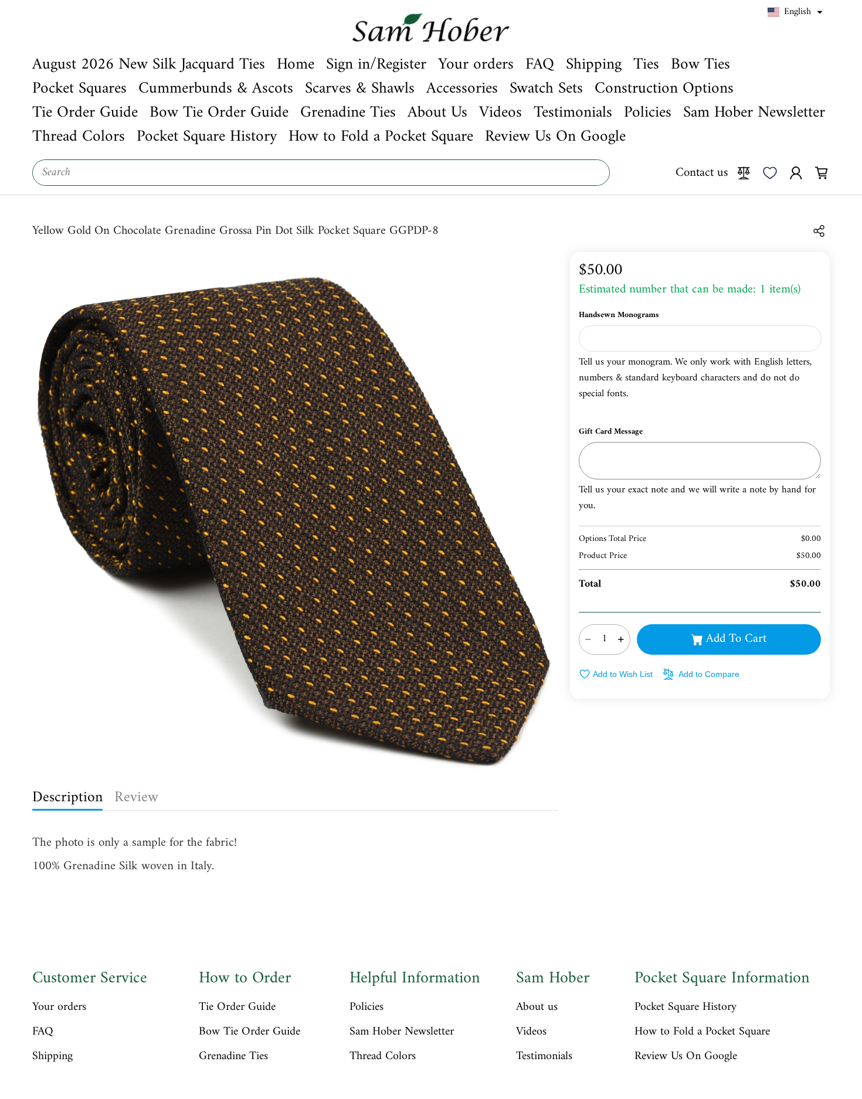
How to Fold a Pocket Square (702, 1032)
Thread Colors (382, 1056)
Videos (531, 1032)
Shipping (52, 1056)
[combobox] (321, 172)
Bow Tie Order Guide (249, 1032)
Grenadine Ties (233, 1056)
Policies (366, 1007)
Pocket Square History (685, 1007)
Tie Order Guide (237, 1007)
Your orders (59, 1007)
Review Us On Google (685, 1056)
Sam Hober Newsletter (401, 1032)
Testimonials (544, 1056)
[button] (795, 12)
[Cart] (821, 172)
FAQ (42, 1032)
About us (537, 1007)
